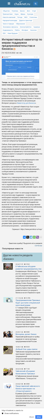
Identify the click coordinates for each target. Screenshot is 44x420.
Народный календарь (10, 20)
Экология (33, 30)
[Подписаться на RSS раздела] (14, 48)
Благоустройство (25, 27)
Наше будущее (13, 33)
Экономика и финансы (10, 27)
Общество (6, 11)
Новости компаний (9, 17)
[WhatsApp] (34, 237)
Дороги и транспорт (25, 20)
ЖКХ (25, 17)
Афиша (23, 14)
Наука (17, 14)
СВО (4, 33)
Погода (19, 17)
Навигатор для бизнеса (26, 103)
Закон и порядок (8, 24)
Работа (17, 30)
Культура (30, 14)
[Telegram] (31, 237)
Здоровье (36, 27)
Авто (28, 11)
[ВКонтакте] (24, 237)
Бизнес (22, 11)
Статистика (33, 17)
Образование (20, 24)
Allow (39, 417)
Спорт (34, 11)
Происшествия (8, 14)
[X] (27, 237)
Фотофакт (25, 30)
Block (31, 417)
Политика (15, 11)
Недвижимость (8, 30)
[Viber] (37, 237)
